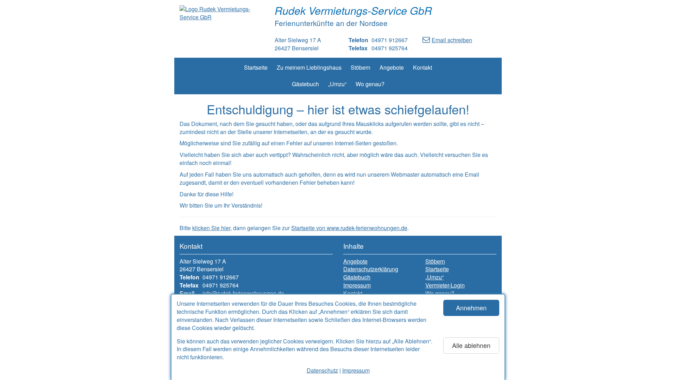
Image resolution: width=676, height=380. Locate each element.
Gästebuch (305, 84)
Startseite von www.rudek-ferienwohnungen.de (349, 228)
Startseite (256, 67)
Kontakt (422, 67)
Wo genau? (370, 84)
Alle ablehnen (471, 345)
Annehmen (471, 307)
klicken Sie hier (211, 228)
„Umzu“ (337, 84)
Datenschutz (322, 370)
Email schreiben (452, 40)
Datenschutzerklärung (370, 269)
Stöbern (360, 67)
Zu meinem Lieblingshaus (309, 67)
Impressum (356, 370)
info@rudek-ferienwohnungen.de (243, 293)
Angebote (392, 67)
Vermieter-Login (445, 285)
